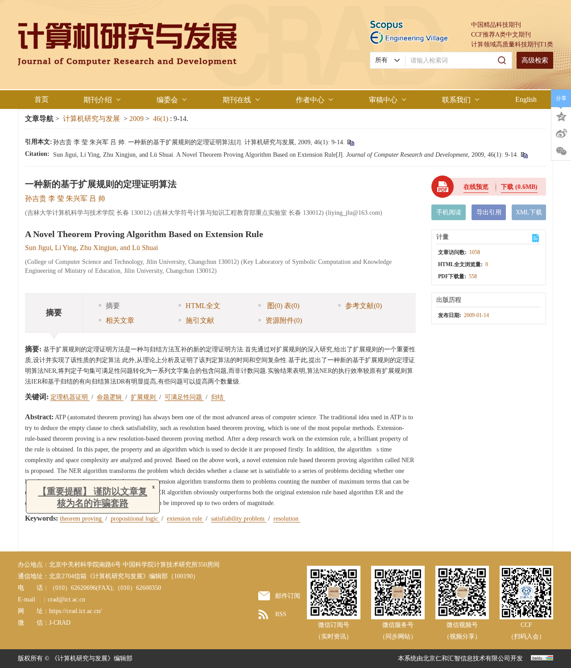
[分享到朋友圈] (561, 151)
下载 (519, 187)
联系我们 (456, 100)
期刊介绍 (97, 100)
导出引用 (488, 212)
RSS (280, 614)
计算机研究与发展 (91, 118)
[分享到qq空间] (561, 115)
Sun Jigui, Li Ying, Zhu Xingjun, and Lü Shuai (91, 247)
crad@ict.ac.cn (66, 599)
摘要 (113, 305)
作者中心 (310, 100)
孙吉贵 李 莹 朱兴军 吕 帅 (65, 198)
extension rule (185, 518)
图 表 (282, 305)
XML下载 (529, 212)
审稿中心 (383, 100)
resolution (286, 518)
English (526, 99)
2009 (136, 118)
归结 (218, 397)
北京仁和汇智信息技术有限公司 (466, 658)
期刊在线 (237, 100)
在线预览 (475, 187)
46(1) (161, 118)
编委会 (167, 100)
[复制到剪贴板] (350, 142)
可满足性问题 (184, 397)
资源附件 (283, 320)
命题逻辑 (110, 397)
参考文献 (363, 305)
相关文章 (120, 320)
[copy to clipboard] (524, 154)
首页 (41, 99)
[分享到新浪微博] (561, 133)
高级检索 (534, 60)
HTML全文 (203, 305)
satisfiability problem (238, 518)
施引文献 (200, 320)
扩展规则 (144, 397)
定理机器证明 (70, 397)
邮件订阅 (287, 596)
